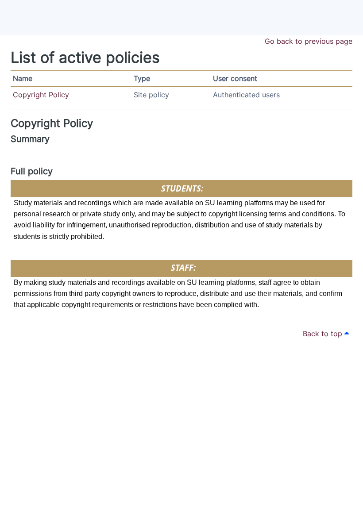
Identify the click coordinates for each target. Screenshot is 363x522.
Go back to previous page (308, 41)
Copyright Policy (41, 94)
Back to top (323, 333)
